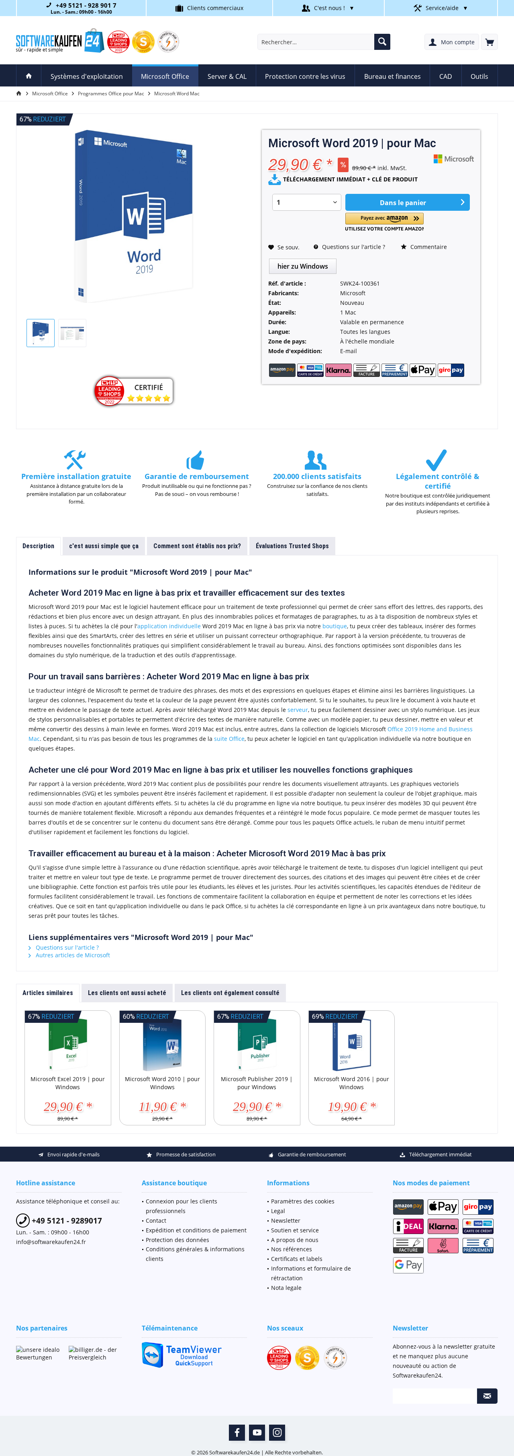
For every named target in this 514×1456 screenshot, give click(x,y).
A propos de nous (294, 1240)
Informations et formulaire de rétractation (311, 1273)
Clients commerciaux (215, 8)
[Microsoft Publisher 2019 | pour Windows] (257, 1043)
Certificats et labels (296, 1259)
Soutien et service (295, 1230)
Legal (278, 1211)
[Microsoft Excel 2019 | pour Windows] (68, 1043)
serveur (298, 710)
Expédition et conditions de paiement (196, 1230)
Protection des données (177, 1240)
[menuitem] (489, 42)
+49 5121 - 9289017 (66, 1220)
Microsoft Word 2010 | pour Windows (162, 1083)
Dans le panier (402, 202)
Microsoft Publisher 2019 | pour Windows (257, 1083)
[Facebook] (237, 1433)
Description (38, 546)
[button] (384, 222)
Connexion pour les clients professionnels (181, 1206)
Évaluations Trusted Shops (292, 546)
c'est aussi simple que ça (104, 546)
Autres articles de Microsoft (72, 955)
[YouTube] (257, 1433)
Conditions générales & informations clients (195, 1254)
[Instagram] (277, 1433)
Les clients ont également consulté (230, 993)
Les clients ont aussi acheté (127, 993)
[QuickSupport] (194, 1355)
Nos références (291, 1249)
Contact (156, 1220)
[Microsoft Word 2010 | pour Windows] (163, 1043)
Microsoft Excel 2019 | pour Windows (68, 1083)
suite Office (229, 738)
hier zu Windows (302, 266)
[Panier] (489, 42)
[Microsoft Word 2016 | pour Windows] (352, 1043)
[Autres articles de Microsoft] (454, 158)
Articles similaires (47, 993)
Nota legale (286, 1287)
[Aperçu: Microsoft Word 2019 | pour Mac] (41, 333)
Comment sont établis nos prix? (197, 546)
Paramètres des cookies (303, 1201)
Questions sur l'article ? (352, 247)
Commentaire (428, 247)
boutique (334, 626)
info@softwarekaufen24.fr (51, 1242)
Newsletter (285, 1220)
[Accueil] (28, 75)
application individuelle (169, 626)
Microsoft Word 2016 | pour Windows (351, 1083)
